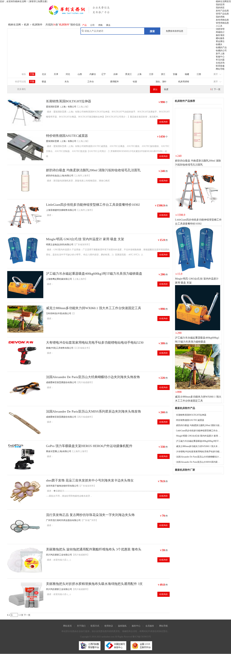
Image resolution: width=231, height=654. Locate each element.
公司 (92, 25)
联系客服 (220, 66)
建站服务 (220, 38)
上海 (139, 74)
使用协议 (108, 626)
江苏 (151, 74)
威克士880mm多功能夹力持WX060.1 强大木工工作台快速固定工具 (93, 308)
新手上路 (220, 53)
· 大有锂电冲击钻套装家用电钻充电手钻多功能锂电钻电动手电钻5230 (198, 451)
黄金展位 (220, 41)
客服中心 (220, 56)
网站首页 (67, 626)
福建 (187, 74)
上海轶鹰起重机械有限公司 (59, 279)
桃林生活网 (14, 24)
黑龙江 (128, 74)
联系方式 (95, 626)
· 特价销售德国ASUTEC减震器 (189, 420)
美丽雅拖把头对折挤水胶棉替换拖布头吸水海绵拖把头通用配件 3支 (94, 584)
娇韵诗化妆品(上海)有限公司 (59, 175)
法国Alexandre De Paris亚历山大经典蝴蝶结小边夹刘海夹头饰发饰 (93, 377)
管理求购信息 (222, 23)
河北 (68, 74)
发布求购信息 (222, 20)
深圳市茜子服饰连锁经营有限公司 (62, 486)
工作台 (90, 81)
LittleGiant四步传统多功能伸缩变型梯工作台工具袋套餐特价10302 (93, 204)
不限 (32, 74)
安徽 (175, 74)
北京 (44, 74)
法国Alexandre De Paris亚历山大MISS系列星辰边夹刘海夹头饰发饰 (93, 411)
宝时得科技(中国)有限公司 (58, 313)
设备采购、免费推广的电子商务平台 (84, 12)
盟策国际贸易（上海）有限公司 (61, 106)
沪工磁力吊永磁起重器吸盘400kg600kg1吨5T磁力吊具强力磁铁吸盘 (94, 273)
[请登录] (33, 1)
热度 (166, 89)
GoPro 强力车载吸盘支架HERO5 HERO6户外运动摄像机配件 (89, 446)
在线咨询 (220, 63)
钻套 (135, 81)
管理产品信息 (222, 13)
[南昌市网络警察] (89, 651)
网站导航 (220, 69)
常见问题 (220, 59)
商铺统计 (220, 32)
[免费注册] (42, 1)
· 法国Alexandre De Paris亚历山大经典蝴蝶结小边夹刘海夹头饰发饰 (198, 456)
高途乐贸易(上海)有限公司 (58, 451)
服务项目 (220, 35)
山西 (80, 74)
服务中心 (136, 626)
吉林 (115, 74)
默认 (155, 89)
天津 (56, 74)
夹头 (67, 81)
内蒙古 (93, 74)
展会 (108, 25)
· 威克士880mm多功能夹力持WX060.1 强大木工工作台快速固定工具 (198, 446)
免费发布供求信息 (174, 31)
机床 (26, 24)
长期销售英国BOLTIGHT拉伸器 (68, 101)
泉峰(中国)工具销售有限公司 (59, 348)
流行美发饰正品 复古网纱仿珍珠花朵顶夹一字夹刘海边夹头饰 (90, 515)
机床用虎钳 (183, 81)
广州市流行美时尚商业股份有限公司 (63, 520)
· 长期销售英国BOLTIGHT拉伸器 (190, 415)
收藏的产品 (221, 47)
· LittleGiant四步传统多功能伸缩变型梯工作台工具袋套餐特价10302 (198, 430)
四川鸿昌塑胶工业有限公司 (59, 554)
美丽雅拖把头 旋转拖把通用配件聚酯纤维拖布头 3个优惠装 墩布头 (93, 549)
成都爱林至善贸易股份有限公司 (61, 382)
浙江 (163, 74)
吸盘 (44, 81)
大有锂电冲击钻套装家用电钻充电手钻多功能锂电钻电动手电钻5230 (94, 342)
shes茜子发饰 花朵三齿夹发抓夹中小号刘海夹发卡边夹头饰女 (90, 480)
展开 (215, 74)
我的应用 (220, 4)
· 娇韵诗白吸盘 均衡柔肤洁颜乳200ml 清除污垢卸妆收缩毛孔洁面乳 (198, 425)
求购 (100, 25)
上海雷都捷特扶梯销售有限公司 (61, 210)
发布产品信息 (222, 10)
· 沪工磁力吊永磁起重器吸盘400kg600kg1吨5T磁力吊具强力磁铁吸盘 (198, 441)
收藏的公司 (221, 50)
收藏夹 (219, 44)
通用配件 (114, 81)
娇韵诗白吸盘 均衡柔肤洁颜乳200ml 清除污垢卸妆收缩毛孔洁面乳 (93, 170)
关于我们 (81, 626)
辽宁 (103, 74)
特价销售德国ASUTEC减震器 (67, 136)
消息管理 (220, 29)
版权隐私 (122, 626)
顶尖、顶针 (161, 81)
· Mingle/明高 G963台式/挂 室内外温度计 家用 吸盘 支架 (198, 436)
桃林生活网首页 (223, 1)
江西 (199, 74)
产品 (84, 25)
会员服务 (149, 626)
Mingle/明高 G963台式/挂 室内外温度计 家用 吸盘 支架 (85, 239)
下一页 (217, 89)
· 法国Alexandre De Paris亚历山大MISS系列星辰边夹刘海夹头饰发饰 (198, 462)
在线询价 (163, 122)
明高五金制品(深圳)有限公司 (59, 244)
